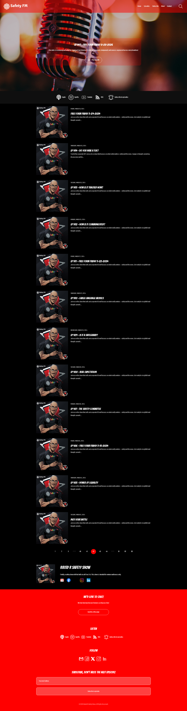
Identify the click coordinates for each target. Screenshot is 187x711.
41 (87, 551)
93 (132, 551)
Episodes (147, 6)
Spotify (76, 97)
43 (100, 551)
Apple (64, 97)
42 (93, 551)
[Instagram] (99, 658)
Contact (169, 6)
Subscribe (155, 6)
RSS (102, 97)
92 (125, 551)
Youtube (89, 97)
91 (118, 551)
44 (106, 551)
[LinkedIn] (104, 658)
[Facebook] (87, 658)
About (163, 6)
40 (80, 551)
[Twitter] (93, 658)
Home (139, 6)
